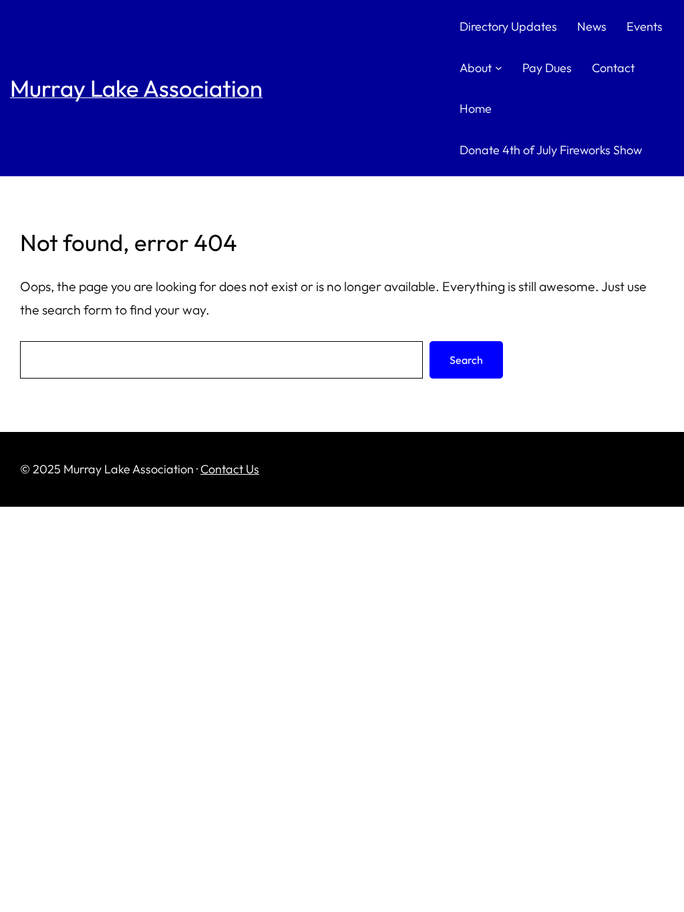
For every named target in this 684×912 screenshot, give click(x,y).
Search (466, 360)
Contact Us (229, 469)
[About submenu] (498, 67)
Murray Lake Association (136, 88)
